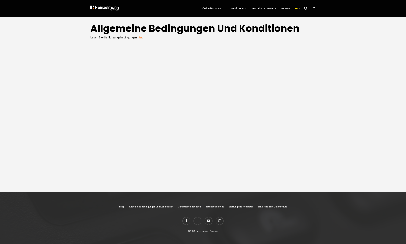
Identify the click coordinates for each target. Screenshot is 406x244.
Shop (121, 206)
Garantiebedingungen (189, 206)
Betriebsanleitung (215, 206)
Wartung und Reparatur (241, 206)
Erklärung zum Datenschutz (272, 206)
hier (140, 37)
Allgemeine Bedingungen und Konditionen (151, 206)
